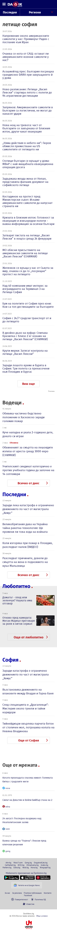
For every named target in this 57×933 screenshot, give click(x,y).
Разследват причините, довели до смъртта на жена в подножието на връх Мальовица (25, 562)
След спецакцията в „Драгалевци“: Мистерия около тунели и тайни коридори (25, 708)
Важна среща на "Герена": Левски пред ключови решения (24, 842)
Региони (35, 12)
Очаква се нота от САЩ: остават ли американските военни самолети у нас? (25, 57)
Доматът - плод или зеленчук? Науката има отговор (17, 600)
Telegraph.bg (45, 867)
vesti (7, 828)
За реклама (17, 893)
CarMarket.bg (10, 865)
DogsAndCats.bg (40, 862)
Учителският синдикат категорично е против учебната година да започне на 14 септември (28, 470)
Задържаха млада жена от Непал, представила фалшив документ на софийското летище (25, 182)
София (10, 660)
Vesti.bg (25, 867)
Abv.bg (8, 862)
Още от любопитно (28, 637)
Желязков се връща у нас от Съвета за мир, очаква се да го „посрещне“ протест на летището (27, 271)
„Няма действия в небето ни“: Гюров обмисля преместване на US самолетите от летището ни (26, 146)
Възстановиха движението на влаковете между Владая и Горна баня (28, 691)
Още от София (28, 740)
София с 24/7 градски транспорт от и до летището (26, 320)
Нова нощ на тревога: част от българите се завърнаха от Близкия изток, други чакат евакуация (26, 128)
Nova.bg (34, 867)
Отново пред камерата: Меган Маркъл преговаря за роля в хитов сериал (18, 620)
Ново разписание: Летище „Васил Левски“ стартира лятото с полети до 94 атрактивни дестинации (27, 92)
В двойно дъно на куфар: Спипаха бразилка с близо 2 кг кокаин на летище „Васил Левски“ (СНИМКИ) (25, 336)
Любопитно (16, 586)
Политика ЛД (40, 899)
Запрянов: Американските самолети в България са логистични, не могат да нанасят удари (27, 110)
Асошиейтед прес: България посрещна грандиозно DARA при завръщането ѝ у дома (28, 74)
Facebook (28, 895)
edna (7, 806)
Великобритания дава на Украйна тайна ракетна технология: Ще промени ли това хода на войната (25, 528)
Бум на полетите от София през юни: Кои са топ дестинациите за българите (28, 305)
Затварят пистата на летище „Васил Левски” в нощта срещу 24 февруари (26, 237)
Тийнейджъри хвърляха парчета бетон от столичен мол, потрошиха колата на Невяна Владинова (28, 727)
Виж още (28, 384)
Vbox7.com (18, 862)
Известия (30, 904)
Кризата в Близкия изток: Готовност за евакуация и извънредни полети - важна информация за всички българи (28, 221)
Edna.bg (17, 867)
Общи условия (42, 916)
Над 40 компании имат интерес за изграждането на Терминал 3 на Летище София (24, 289)
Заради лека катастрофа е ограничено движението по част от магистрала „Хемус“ (28, 509)
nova (7, 788)
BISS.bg (21, 865)
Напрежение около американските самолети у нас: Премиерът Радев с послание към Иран (25, 39)
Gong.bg (28, 862)
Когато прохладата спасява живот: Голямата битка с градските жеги (27, 779)
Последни (10, 12)
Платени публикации (33, 893)
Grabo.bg (44, 865)
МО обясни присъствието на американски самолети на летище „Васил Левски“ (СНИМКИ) (25, 253)
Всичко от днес (28, 483)
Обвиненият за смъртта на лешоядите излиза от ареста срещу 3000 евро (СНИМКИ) (27, 451)
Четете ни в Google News (29, 885)
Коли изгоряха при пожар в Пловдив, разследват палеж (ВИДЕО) (27, 545)
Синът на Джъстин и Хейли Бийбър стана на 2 (27, 800)
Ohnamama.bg (32, 865)
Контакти (47, 893)
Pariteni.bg (7, 867)
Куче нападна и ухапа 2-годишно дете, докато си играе (27, 434)
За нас (7, 893)
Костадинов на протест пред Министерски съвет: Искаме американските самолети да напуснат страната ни (27, 201)
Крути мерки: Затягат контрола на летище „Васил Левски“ (25, 352)
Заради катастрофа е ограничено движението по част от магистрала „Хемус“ (25, 674)
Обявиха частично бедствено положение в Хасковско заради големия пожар (23, 417)
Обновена (14, 442)
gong (7, 851)
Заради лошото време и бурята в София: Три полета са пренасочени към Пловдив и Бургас (25, 368)
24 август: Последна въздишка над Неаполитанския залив (21, 820)
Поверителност (21, 899)
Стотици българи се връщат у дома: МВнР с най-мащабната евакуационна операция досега (27, 164)
